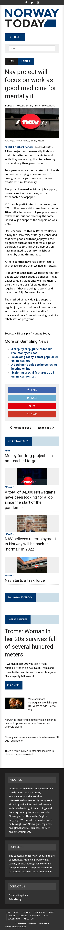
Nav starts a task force (25, 580)
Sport (51, 912)
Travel (11, 916)
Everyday (35, 916)
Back (17, 37)
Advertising (14, 919)
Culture (23, 916)
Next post (44, 427)
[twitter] (32, 2)
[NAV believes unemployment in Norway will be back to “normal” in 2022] (32, 529)
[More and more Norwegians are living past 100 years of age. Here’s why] (14, 706)
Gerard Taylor (25, 147)
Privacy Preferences (15, 927)
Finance (9, 487)
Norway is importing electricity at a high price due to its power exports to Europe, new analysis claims (30, 723)
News (7, 451)
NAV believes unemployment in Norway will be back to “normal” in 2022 (30, 544)
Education (39, 912)
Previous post (22, 427)
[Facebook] (26, 2)
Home (7, 912)
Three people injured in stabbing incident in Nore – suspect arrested (29, 752)
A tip (45, 916)
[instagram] (38, 2)
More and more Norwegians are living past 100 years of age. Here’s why (43, 704)
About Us (28, 919)
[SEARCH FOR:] (32, 48)
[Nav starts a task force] (32, 571)
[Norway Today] (32, 18)
